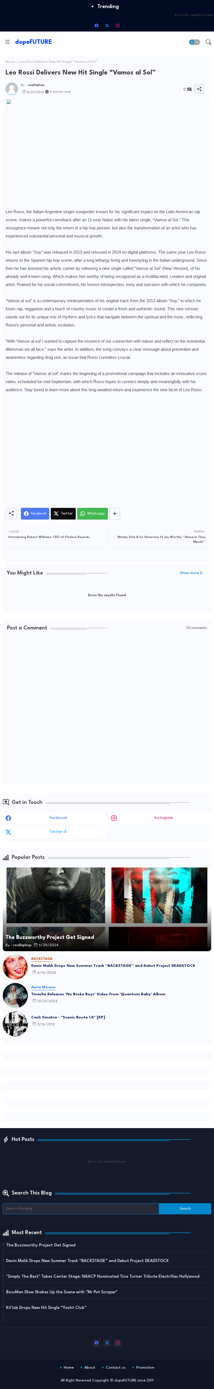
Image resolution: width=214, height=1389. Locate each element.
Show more (189, 573)
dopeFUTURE (33, 42)
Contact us (116, 1367)
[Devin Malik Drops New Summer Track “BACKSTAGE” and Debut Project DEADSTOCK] (15, 967)
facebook (58, 818)
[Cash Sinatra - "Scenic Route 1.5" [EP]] (15, 1024)
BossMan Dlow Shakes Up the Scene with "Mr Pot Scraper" (62, 1292)
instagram (163, 818)
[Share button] (114, 514)
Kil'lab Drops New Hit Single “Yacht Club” (46, 1308)
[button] (194, 42)
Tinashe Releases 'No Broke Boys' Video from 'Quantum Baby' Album (98, 994)
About (89, 1367)
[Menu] (7, 42)
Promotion (145, 1367)
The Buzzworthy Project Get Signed (41, 1245)
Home (10, 62)
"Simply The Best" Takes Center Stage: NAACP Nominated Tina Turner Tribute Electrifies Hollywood (103, 1277)
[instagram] (117, 25)
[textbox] (107, 454)
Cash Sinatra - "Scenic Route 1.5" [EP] (68, 1017)
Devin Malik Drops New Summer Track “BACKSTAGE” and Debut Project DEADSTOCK (113, 966)
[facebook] (96, 25)
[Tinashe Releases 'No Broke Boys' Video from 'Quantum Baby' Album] (15, 995)
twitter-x (58, 832)
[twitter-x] (107, 25)
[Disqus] (107, 708)
